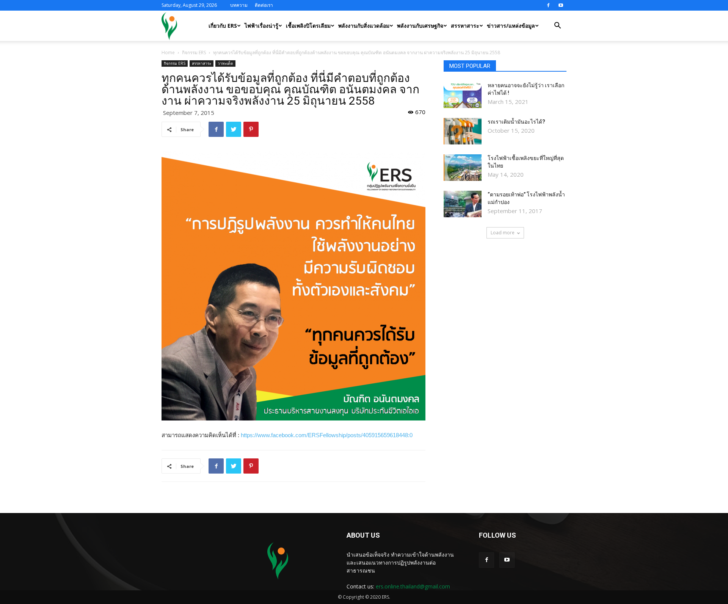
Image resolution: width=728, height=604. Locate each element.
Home (168, 52)
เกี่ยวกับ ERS (223, 25)
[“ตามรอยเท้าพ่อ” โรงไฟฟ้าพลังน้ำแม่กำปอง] (463, 204)
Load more (503, 232)
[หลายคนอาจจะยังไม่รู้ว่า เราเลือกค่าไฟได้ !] (463, 95)
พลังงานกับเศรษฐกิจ (420, 25)
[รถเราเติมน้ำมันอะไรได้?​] (463, 131)
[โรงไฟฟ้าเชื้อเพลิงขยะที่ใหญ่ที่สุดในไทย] (463, 167)
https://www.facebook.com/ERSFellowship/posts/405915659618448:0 (327, 435)
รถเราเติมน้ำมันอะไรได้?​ (516, 122)
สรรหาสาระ (465, 25)
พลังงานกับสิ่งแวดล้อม (363, 25)
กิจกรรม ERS (194, 52)
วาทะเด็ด (225, 63)
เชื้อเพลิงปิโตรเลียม (308, 25)
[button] (557, 26)
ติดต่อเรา (264, 5)
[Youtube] (560, 5)
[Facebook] (548, 5)
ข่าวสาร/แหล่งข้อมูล (511, 25)
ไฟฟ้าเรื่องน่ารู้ (261, 25)
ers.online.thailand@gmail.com (413, 586)
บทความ (239, 5)
